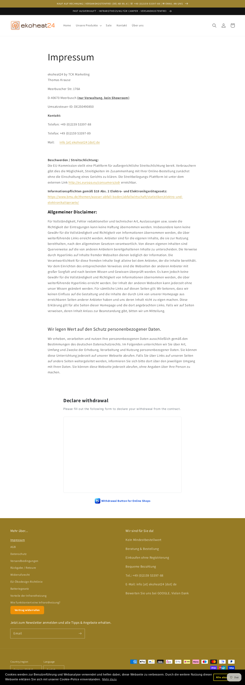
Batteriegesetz (19, 589)
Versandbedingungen (24, 561)
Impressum (17, 540)
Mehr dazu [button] (109, 679)
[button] (88, 25)
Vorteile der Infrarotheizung (28, 596)
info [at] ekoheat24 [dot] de (80, 142)
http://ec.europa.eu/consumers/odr (94, 182)
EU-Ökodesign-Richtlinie (26, 582)
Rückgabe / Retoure (23, 568)
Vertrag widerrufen (27, 610)
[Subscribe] (80, 633)
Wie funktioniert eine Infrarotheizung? (35, 602)
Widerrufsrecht (20, 575)
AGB (13, 547)
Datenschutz (18, 554)
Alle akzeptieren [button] (226, 677)
